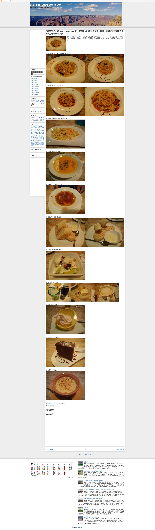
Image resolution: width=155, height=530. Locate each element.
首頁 (32, 27)
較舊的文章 (120, 449)
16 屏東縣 (35, 135)
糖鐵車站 (36, 119)
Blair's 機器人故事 (34, 84)
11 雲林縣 (33, 132)
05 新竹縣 (41, 127)
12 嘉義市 (38, 132)
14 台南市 (37, 133)
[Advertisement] (37, 48)
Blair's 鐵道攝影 (34, 78)
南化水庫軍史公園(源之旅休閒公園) (93, 471)
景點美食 (38, 111)
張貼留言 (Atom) (87, 454)
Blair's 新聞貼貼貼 (34, 90)
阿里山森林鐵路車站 (38, 120)
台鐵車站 (41, 117)
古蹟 (32, 111)
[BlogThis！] (60, 403)
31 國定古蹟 (34, 100)
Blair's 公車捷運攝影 (35, 86)
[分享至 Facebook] (62, 403)
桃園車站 (86, 462)
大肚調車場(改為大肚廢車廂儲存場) (93, 480)
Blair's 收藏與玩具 (34, 88)
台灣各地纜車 (70, 27)
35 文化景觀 (36, 140)
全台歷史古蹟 (78, 27)
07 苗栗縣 (38, 129)
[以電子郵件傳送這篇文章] (59, 403)
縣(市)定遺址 (37, 144)
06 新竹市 (53, 405)
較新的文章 (50, 449)
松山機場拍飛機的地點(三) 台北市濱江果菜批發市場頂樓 (99, 489)
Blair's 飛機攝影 (34, 82)
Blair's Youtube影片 (35, 94)
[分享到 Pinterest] (64, 403)
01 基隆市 (33, 126)
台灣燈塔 (63, 27)
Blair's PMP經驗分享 (35, 92)
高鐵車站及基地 (48, 27)
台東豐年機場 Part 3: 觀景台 (91, 517)
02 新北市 (38, 126)
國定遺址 (39, 143)
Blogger (80, 527)
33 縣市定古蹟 (40, 101)
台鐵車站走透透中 (39, 27)
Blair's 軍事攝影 (34, 80)
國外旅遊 (36, 143)
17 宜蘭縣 (40, 135)
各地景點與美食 (86, 27)
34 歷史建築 (39, 103)
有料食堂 (76, 37)
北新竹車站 (87, 508)
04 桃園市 (36, 127)
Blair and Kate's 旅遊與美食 (45, 4)
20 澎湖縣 (42, 136)
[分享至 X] (61, 403)
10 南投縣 (41, 130)
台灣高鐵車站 (33, 117)
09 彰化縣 (36, 130)
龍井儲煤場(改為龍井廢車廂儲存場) (93, 498)
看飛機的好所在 (56, 27)
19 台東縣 (37, 136)
